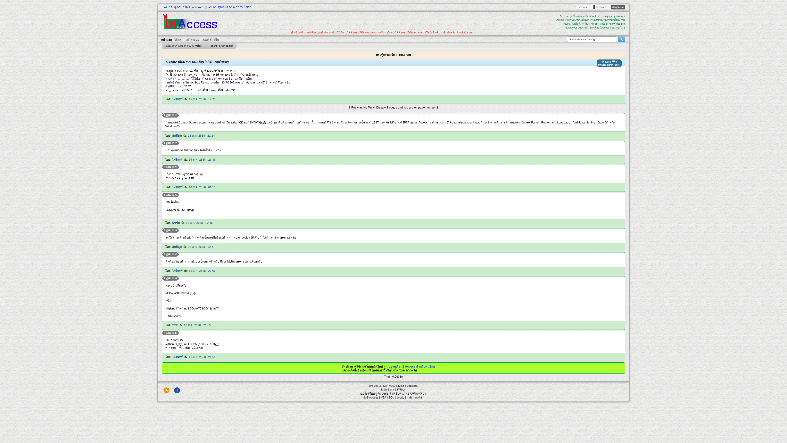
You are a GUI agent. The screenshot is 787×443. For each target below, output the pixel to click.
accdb (400, 397)
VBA (383, 397)
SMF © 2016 (390, 386)
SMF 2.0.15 (374, 386)
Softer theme (387, 389)
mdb (410, 397)
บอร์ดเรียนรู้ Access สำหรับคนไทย (388, 366)
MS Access (371, 397)
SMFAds (401, 389)
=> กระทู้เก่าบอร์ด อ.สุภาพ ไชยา (229, 7)
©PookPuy (418, 393)
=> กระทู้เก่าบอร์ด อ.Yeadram (184, 7)
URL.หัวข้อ (607, 65)
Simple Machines (407, 386)
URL (617, 65)
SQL (391, 397)
